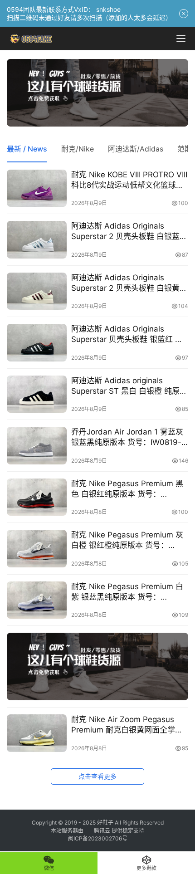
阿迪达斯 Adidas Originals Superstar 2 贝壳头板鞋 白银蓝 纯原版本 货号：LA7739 (125, 231)
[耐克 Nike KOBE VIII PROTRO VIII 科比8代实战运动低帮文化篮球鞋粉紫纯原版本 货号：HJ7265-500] (37, 188)
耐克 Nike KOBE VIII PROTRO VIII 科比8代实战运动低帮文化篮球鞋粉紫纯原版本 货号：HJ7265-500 (129, 180)
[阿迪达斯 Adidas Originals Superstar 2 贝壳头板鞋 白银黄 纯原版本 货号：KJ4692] (37, 291)
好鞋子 (106, 822)
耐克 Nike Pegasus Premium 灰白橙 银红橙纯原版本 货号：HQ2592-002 (127, 540)
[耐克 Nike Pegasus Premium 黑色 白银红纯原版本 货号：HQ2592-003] (37, 497)
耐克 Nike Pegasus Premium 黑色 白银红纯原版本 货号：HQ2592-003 (127, 489)
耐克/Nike (77, 148)
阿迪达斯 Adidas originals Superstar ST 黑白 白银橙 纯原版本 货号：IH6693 (129, 386)
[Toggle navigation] (180, 38)
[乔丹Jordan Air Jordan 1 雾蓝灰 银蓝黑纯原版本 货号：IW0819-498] (37, 445)
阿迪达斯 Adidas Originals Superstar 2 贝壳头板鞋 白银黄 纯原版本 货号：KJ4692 (125, 283)
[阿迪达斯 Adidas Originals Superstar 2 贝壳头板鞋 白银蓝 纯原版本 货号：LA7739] (37, 240)
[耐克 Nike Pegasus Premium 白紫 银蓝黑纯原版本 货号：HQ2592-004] (37, 600)
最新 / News (27, 148)
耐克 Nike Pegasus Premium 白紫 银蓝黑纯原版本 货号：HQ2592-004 (127, 592)
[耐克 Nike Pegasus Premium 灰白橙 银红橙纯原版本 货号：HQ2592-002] (37, 548)
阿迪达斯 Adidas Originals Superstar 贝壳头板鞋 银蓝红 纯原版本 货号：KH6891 (127, 334)
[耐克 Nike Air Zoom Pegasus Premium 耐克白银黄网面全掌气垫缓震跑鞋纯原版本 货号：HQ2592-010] (37, 733)
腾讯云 (102, 830)
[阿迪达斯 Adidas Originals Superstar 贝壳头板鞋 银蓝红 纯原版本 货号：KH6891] (37, 342)
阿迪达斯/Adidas (135, 148)
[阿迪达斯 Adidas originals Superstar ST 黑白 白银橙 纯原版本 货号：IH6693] (37, 394)
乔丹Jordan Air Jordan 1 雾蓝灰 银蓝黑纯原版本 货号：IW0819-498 (127, 437)
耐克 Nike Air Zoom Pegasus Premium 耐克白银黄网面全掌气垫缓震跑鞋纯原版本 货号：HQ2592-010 (127, 725)
